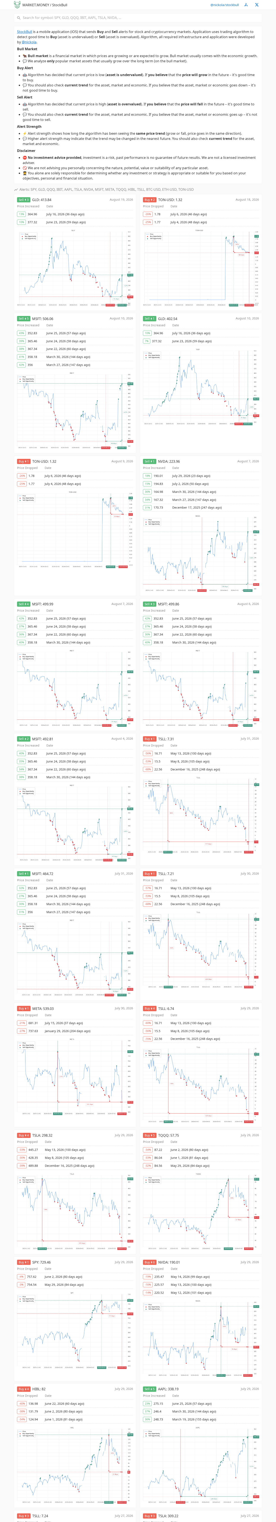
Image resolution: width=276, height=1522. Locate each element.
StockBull (24, 31)
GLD (35, 199)
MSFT (36, 318)
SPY (35, 1262)
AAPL (162, 1389)
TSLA (36, 1135)
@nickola (29, 42)
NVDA (163, 461)
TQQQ (163, 1135)
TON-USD (166, 199)
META (36, 1008)
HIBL (36, 1389)
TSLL (162, 739)
